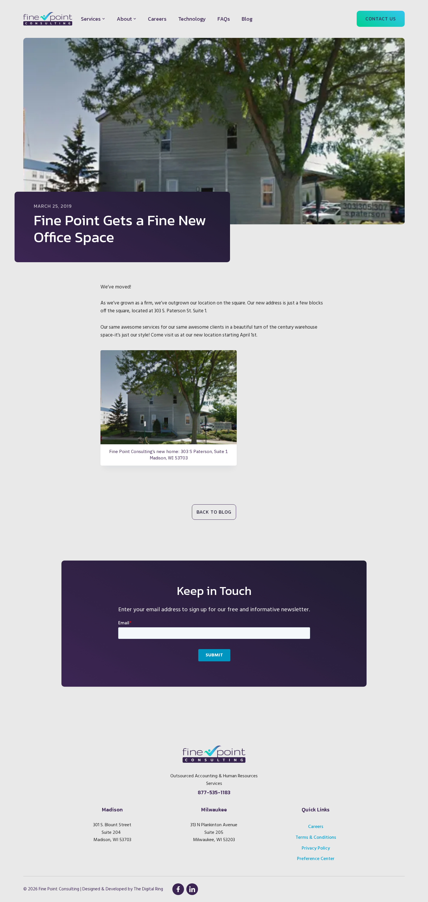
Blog (247, 19)
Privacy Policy (316, 848)
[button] (93, 19)
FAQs (223, 19)
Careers (157, 19)
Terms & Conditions (316, 837)
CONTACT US (380, 18)
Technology (192, 19)
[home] (47, 19)
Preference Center (316, 859)
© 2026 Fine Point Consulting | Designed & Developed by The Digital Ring (93, 889)
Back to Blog (214, 511)
